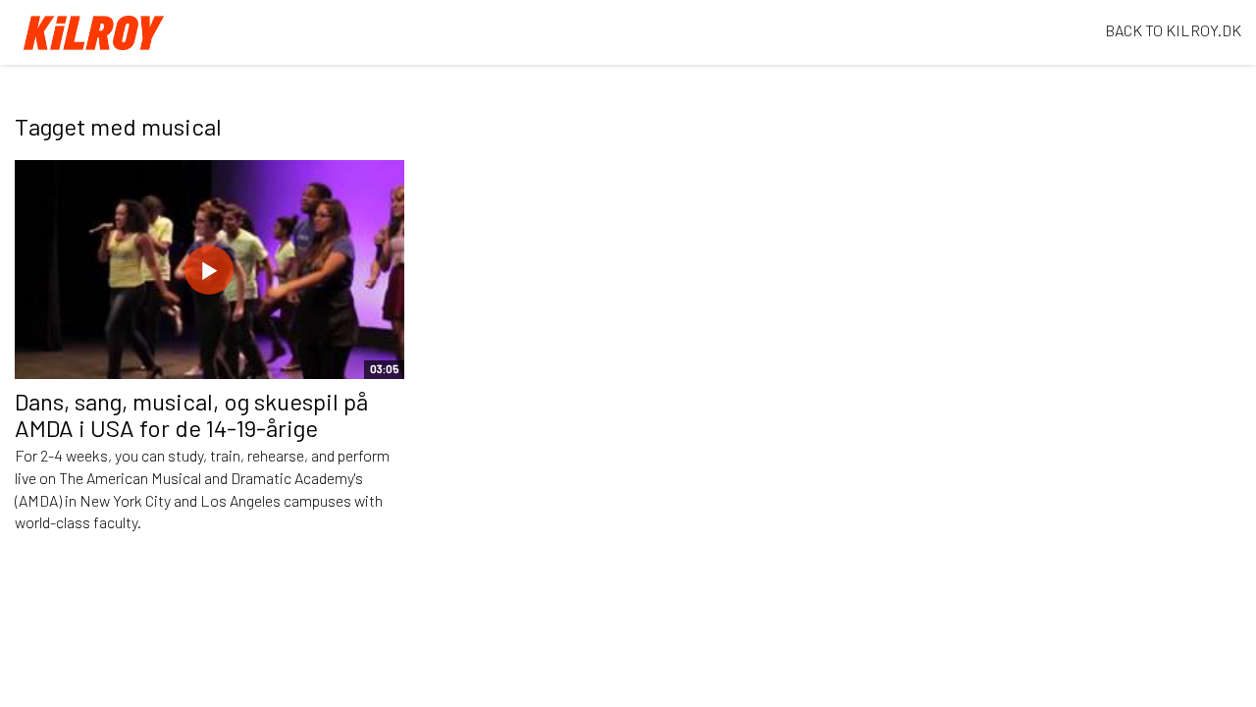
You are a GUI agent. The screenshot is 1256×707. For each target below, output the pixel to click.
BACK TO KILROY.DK (1173, 30)
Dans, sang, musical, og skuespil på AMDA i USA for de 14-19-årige (191, 414)
